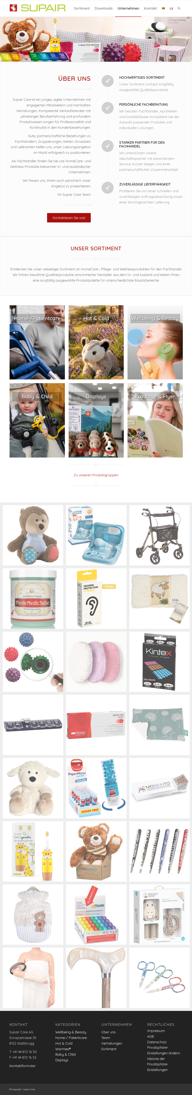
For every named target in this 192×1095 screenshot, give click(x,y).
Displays (61, 1060)
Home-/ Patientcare (71, 1038)
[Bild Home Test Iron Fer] (97, 726)
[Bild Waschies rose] (97, 663)
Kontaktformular (22, 1066)
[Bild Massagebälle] (34, 663)
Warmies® (63, 1049)
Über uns (108, 1032)
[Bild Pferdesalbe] (34, 599)
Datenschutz (157, 1042)
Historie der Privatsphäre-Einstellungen (157, 1064)
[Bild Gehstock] (97, 979)
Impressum (156, 1031)
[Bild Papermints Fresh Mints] (97, 789)
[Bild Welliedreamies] (97, 852)
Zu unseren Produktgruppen (96, 475)
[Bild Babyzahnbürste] (34, 852)
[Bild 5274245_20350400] (34, 789)
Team (105, 1038)
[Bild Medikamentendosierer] (34, 726)
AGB (150, 1036)
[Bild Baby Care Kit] (97, 536)
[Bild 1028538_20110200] (34, 536)
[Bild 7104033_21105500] (34, 916)
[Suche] (179, 8)
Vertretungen (111, 1043)
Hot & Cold (63, 1043)
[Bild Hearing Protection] (97, 599)
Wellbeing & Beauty (70, 1032)
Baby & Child (65, 1054)
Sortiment (108, 1049)
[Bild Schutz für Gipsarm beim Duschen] (34, 979)
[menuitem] (81, 8)
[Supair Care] (37, 8)
